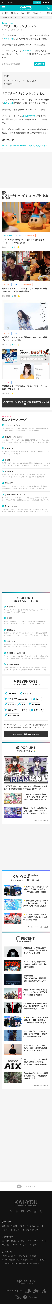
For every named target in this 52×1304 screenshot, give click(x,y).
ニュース (19, 236)
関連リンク (11, 84)
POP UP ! (27, 748)
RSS (41, 1211)
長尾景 (7, 460)
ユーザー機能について (10, 1260)
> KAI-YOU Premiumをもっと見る (37, 927)
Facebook (17, 1211)
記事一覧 (5, 1226)
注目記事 (14, 1226)
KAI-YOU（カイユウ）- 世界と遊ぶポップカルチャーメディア (26, 8)
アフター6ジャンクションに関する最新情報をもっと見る (26, 402)
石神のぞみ (9, 483)
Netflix (38, 699)
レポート (40, 1226)
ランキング (23, 1226)
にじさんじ (27, 693)
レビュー (5, 1230)
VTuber (11, 704)
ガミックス (9, 448)
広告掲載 (33, 1256)
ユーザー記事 (29, 236)
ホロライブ (37, 710)
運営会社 (22, 1263)
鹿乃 (23, 704)
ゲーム (14, 1245)
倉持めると (9, 471)
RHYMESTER (29, 50)
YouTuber (12, 693)
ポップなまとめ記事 (30, 1230)
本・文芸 (6, 284)
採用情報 (33, 1263)
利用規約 (24, 1260)
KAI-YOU (4, 17)
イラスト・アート (40, 1241)
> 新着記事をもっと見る (40, 1085)
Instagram (35, 1211)
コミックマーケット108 (17, 710)
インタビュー (16, 1230)
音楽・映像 (6, 1245)
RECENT (27, 938)
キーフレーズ (14, 17)
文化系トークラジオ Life (14, 437)
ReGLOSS (36, 704)
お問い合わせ (23, 1256)
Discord (28, 1211)
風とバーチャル (11, 506)
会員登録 (37, 2)
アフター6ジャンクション (19, 26)
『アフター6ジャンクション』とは (21, 81)
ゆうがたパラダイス (12, 425)
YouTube (22, 1211)
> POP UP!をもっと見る (40, 820)
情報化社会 (15, 1241)
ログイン (46, 2)
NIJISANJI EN (13, 715)
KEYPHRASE (27, 681)
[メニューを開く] (3, 8)
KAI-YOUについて (9, 1256)
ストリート (23, 1245)
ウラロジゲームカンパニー (15, 495)
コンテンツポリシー (9, 1263)
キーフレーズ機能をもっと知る (26, 734)
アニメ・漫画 (8, 236)
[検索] (48, 8)
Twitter (11, 1211)
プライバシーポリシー (38, 1260)
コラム (32, 1226)
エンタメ (22, 17)
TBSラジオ (8, 38)
